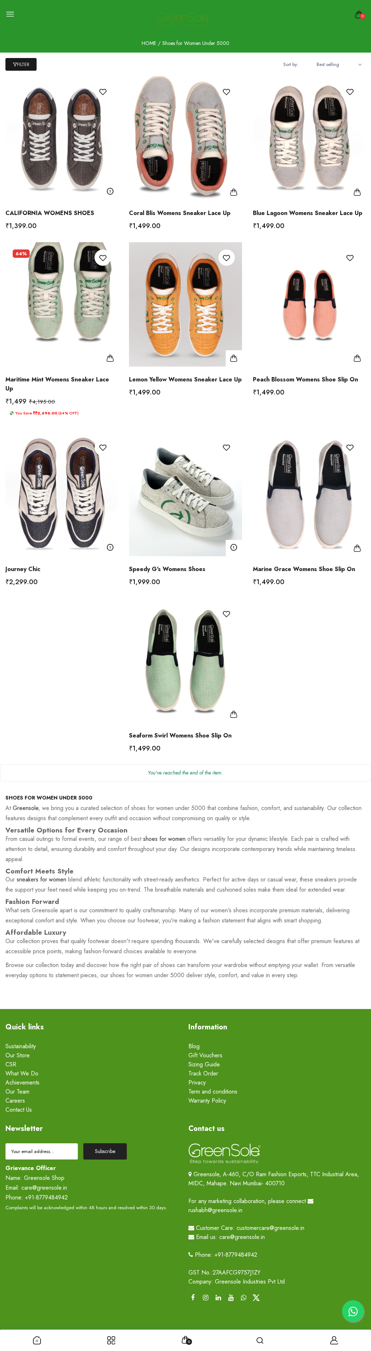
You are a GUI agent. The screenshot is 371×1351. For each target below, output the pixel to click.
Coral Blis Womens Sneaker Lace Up (179, 213)
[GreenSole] (183, 20)
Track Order (203, 1073)
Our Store (17, 1055)
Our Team (17, 1091)
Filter (23, 64)
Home (149, 43)
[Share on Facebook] (192, 1297)
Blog (194, 1046)
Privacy (197, 1082)
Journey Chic (22, 569)
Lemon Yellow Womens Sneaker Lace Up (185, 379)
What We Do (21, 1073)
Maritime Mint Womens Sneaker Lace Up (57, 384)
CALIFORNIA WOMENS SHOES (49, 213)
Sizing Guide (204, 1064)
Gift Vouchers (205, 1055)
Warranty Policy (207, 1100)
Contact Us (18, 1110)
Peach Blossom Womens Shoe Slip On (305, 379)
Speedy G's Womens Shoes (167, 569)
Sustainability (20, 1046)
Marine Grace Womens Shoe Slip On (304, 569)
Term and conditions (212, 1091)
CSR (10, 1064)
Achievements (22, 1082)
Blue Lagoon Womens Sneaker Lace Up (307, 213)
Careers (15, 1100)
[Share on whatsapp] (243, 1297)
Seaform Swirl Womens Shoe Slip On (180, 735)
